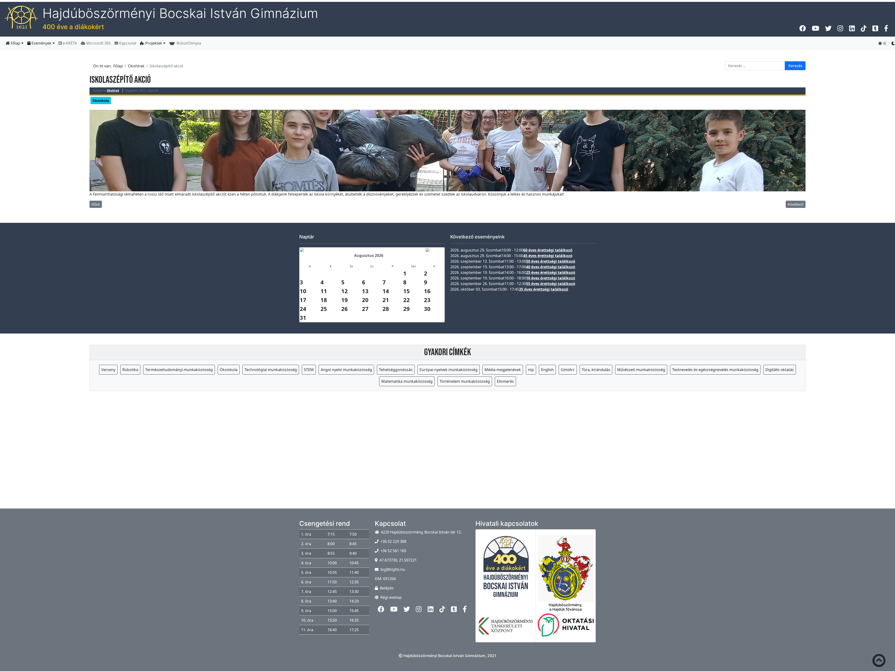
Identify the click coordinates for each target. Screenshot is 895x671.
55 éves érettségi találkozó (550, 283)
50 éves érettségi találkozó (550, 261)
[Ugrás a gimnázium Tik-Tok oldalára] (864, 29)
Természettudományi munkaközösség (179, 369)
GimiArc (568, 369)
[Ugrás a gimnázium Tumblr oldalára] (875, 29)
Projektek (153, 43)
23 (427, 300)
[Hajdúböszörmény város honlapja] (566, 566)
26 (344, 309)
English (547, 369)
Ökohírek (113, 91)
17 (303, 300)
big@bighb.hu (392, 569)
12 (344, 291)
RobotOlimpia (188, 43)
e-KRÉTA (69, 43)
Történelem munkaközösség (465, 381)
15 (406, 291)
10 (303, 291)
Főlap (15, 43)
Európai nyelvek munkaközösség (449, 369)
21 (385, 300)
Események (41, 43)
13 (365, 291)
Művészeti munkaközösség (641, 369)
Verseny (108, 369)
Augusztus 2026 (368, 255)
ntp (531, 369)
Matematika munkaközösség (407, 381)
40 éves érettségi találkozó (550, 266)
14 (385, 291)
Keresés (795, 65)
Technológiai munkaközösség (270, 369)
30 (427, 309)
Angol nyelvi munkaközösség (346, 369)
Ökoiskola (101, 100)
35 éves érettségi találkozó (543, 289)
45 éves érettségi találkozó (547, 255)
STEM (309, 369)
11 (323, 291)
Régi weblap (391, 597)
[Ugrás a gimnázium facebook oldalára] (802, 29)
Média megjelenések (503, 369)
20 (365, 300)
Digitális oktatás (779, 369)
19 (344, 300)
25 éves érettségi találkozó (550, 272)
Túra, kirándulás (596, 369)
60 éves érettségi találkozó (547, 250)
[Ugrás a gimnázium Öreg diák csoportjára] (886, 29)
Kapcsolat (127, 43)
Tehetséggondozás (396, 369)
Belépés (387, 588)
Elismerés (505, 381)
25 (323, 309)
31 (303, 317)
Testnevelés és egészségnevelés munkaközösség (715, 369)
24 (303, 309)
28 (385, 309)
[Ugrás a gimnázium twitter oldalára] (828, 29)
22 (406, 300)
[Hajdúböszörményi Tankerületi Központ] (506, 628)
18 (323, 300)
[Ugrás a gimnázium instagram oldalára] (840, 29)
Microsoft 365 (98, 43)
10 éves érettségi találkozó (550, 278)
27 (365, 309)
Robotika (130, 369)
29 (406, 309)
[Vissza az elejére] (878, 661)
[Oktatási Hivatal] (566, 627)
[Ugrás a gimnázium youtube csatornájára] (815, 29)
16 (427, 291)
